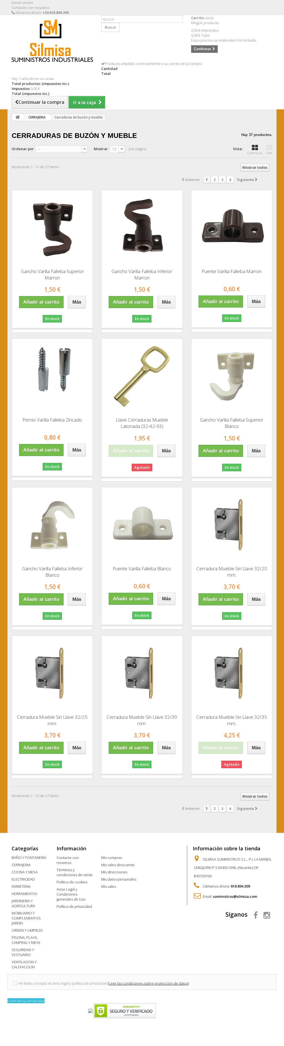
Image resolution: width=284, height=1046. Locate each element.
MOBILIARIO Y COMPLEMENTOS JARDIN (26, 918)
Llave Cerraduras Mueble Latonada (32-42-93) (142, 423)
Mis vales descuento (118, 864)
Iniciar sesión (22, 2)
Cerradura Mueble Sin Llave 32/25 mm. (52, 720)
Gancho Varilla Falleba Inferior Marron (141, 274)
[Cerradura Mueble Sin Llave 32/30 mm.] (142, 673)
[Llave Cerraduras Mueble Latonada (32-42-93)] (142, 375)
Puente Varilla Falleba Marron (232, 271)
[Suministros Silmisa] (52, 40)
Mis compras (111, 857)
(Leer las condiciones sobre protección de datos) (148, 983)
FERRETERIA (21, 886)
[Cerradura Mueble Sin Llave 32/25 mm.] (52, 673)
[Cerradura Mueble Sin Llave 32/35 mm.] (232, 673)
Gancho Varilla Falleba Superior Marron (52, 274)
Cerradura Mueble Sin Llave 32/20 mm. (231, 571)
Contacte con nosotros (30, 7)
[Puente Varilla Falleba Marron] (232, 227)
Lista (269, 153)
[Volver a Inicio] (17, 117)
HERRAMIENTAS (24, 893)
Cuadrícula (254, 153)
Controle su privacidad (26, 1000)
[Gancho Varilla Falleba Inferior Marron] (142, 227)
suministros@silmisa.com (235, 896)
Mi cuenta (113, 848)
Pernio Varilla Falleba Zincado (52, 420)
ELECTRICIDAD (23, 879)
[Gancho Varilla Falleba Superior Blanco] (232, 375)
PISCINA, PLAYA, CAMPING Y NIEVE (26, 940)
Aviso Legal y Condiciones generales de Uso (71, 894)
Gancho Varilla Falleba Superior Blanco (231, 423)
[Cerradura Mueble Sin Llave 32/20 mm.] (232, 524)
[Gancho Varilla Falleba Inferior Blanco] (52, 524)
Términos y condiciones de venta (74, 872)
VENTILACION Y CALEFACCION (24, 964)
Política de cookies (72, 881)
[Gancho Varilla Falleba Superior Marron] (52, 227)
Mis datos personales (118, 879)
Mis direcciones (114, 871)
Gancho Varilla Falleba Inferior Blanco (52, 571)
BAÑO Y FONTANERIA (29, 857)
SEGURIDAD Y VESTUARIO (23, 952)
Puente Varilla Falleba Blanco (142, 568)
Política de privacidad (74, 906)
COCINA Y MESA (25, 871)
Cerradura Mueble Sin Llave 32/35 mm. (231, 720)
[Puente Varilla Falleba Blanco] (142, 524)
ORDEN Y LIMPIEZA (27, 930)
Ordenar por (23, 148)
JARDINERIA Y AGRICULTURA (23, 903)
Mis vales (108, 886)
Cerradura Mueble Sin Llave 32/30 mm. (141, 720)
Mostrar (101, 148)
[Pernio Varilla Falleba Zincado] (52, 375)
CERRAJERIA (21, 864)
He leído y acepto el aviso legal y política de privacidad (62, 983)
